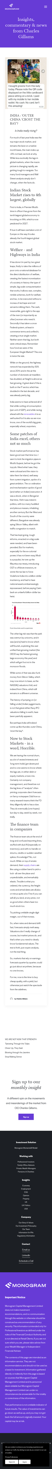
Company (26, 1216)
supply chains (29, 865)
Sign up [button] (26, 1117)
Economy (26, 1185)
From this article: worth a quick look (21, 628)
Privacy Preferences (11, 1457)
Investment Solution (26, 1142)
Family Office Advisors (26, 1165)
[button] (45, 6)
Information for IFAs (26, 1232)
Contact (26, 1244)
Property (26, 1198)
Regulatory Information (26, 1235)
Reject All (12, 1462)
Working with (26, 1156)
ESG (26, 1192)
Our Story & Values (26, 1222)
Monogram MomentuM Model (26, 1148)
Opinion (26, 1195)
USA (26, 1208)
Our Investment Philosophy (26, 1226)
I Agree (24, 1462)
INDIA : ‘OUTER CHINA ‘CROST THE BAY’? (25, 119)
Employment (26, 1188)
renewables (29, 414)
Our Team (26, 1229)
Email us (26, 1249)
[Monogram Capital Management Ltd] (12, 7)
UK (26, 1202)
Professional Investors (26, 1161)
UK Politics (26, 1205)
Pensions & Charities (26, 1171)
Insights (26, 1179)
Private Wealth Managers (26, 1168)
